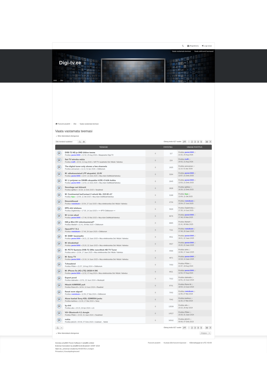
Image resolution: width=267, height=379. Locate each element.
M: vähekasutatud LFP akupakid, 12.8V (83, 173)
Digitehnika (75, 211)
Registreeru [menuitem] (194, 46)
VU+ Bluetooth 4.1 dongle (77, 312)
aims (73, 252)
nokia (67, 319)
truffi (73, 162)
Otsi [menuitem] (61, 81)
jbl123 (73, 322)
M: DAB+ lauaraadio (74, 236)
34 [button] (207, 141)
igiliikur (74, 190)
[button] (184, 141)
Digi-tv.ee (70, 63)
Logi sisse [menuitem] (208, 46)
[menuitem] (59, 351)
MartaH (74, 225)
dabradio (74, 280)
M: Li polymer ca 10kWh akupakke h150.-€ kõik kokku (90, 180)
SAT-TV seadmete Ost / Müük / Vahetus (108, 162)
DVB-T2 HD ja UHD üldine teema (80, 152)
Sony (97, 301)
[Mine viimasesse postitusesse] (195, 152)
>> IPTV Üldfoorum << (107, 211)
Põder (73, 266)
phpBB (64, 343)
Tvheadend (70, 264)
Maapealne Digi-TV (106, 155)
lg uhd (68, 305)
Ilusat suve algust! (74, 291)
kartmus (74, 301)
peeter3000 (75, 155)
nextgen (91, 349)
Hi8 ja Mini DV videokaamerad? (79, 222)
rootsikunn (75, 204)
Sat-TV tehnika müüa (75, 159)
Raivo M (74, 287)
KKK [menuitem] (55, 81)
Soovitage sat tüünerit (75, 187)
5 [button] (201, 141)
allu (72, 308)
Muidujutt (100, 280)
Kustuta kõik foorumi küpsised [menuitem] (175, 343)
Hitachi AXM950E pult (75, 284)
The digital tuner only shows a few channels (86, 166)
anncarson (75, 169)
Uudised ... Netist (101, 322)
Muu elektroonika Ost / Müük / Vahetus (112, 204)
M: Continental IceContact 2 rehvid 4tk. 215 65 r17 (88, 194)
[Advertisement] (133, 19)
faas (73, 197)
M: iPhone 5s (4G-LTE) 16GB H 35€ (81, 271)
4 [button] (198, 141)
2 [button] (191, 141)
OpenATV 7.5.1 (72, 229)
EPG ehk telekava (73, 208)
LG (93, 308)
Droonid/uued (71, 201)
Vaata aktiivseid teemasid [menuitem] (203, 51)
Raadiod (100, 287)
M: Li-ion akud (72, 215)
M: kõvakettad (71, 243)
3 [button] (195, 141)
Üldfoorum (101, 169)
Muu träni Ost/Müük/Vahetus (109, 176)
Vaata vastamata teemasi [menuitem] (181, 51)
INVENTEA (82, 349)
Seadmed (99, 190)
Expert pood (71, 277)
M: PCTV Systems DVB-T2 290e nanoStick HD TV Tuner (91, 250)
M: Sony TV (70, 257)
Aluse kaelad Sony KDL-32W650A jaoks (83, 298)
